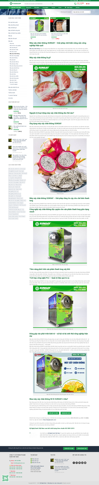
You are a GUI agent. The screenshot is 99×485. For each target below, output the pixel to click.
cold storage (22, 168)
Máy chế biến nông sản (14, 30)
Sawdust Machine (12, 202)
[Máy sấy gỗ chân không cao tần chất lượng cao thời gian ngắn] (60, 24)
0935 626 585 (12, 476)
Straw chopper (20, 202)
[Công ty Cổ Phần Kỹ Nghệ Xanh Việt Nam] (86, 4)
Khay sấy (12, 43)
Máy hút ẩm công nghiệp (15, 45)
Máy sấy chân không (15, 53)
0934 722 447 (12, 472)
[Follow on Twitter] (74, 0)
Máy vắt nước (20, 198)
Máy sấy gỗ (18, 195)
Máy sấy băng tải (13, 47)
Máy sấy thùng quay (14, 78)
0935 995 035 (19, 467)
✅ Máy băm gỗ (34, 460)
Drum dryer (21, 171)
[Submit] (52, 4)
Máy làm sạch (11, 186)
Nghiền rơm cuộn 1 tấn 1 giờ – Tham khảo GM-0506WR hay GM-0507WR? (20, 141)
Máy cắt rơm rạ (12, 184)
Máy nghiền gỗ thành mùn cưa (15, 193)
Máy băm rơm (22, 180)
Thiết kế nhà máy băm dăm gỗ (15, 209)
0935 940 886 (19, 472)
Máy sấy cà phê (13, 51)
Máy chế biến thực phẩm (14, 33)
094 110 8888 (80, 3)
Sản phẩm (36, 7)
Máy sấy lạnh (12, 59)
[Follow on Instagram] (71, 0)
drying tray (11, 173)
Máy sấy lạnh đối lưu (14, 61)
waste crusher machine (13, 216)
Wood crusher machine (13, 218)
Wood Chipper (22, 216)
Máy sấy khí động (13, 57)
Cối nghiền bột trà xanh (13, 171)
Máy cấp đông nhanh (13, 25)
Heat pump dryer (17, 173)
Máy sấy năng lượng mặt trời (16, 65)
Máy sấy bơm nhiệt (14, 49)
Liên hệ (77, 7)
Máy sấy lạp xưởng (14, 63)
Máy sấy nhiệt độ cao (13, 87)
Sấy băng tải (15, 205)
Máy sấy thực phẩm (14, 76)
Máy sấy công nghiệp (14, 55)
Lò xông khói (11, 177)
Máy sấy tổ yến (13, 80)
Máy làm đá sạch (12, 38)
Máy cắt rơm (22, 182)
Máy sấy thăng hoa (14, 72)
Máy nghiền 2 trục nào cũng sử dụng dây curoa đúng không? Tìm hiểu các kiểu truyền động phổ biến (19, 157)
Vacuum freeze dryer (21, 211)
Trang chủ (28, 7)
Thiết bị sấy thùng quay (13, 207)
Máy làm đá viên (12, 189)
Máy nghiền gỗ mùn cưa (13, 191)
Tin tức (53, 7)
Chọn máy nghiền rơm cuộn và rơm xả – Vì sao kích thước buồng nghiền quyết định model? (20, 148)
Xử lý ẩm (10, 98)
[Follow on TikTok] (73, 0)
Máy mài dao (18, 189)
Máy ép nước (23, 200)
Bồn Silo (17, 168)
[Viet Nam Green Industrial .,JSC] (88, 4)
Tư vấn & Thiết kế (12, 95)
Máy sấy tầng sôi (13, 70)
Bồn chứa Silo (11, 168)
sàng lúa (10, 205)
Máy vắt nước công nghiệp (14, 200)
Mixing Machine (18, 177)
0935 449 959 (12, 467)
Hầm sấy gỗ (24, 173)
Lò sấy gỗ (20, 175)
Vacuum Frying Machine (13, 214)
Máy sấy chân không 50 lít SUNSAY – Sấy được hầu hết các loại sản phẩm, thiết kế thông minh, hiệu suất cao (39, 34)
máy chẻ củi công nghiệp (14, 182)
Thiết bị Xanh (11, 92)
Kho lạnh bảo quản (13, 22)
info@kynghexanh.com (19, 463)
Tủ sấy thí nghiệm (14, 84)
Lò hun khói (14, 175)
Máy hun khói (18, 184)
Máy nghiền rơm (12, 195)
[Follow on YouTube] (77, 0)
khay (10, 175)
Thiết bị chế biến (12, 90)
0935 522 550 (19, 468)
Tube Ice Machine (12, 211)
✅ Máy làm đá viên (35, 462)
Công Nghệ (45, 7)
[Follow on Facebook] (70, 0)
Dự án (60, 7)
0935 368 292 (19, 476)
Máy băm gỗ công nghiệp (14, 180)
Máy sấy (29, 12)
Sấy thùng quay (23, 205)
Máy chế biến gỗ (12, 27)
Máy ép (10, 35)
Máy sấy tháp (13, 74)
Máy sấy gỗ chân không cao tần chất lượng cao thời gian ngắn (59, 34)
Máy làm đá (17, 186)
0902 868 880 (12, 468)
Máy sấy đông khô (12, 198)
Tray (23, 209)
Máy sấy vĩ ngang (13, 82)
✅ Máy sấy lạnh (35, 459)
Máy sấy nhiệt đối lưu (14, 68)
